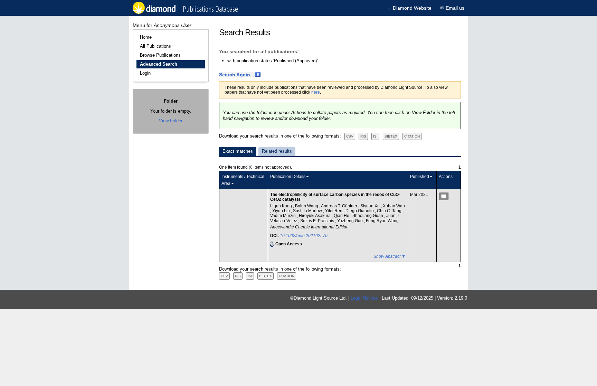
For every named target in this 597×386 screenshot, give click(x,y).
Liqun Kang (281, 206)
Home (146, 37)
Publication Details (287, 176)
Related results (277, 151)
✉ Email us (452, 8)
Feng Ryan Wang (382, 220)
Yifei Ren (334, 210)
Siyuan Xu (370, 206)
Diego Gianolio (360, 210)
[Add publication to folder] (443, 196)
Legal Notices (364, 298)
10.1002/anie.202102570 (304, 235)
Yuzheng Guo (350, 220)
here (315, 92)
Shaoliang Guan (368, 215)
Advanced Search (158, 64)
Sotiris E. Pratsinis (317, 220)
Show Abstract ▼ (389, 256)
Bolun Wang (307, 206)
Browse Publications (160, 55)
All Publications (155, 46)
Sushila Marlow (308, 210)
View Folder (170, 120)
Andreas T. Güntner (339, 206)
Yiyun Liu (281, 210)
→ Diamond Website (409, 8)
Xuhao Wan (394, 206)
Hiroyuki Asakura (315, 215)
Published (419, 176)
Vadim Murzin (283, 215)
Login (145, 73)
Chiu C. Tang (389, 210)
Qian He (342, 215)
